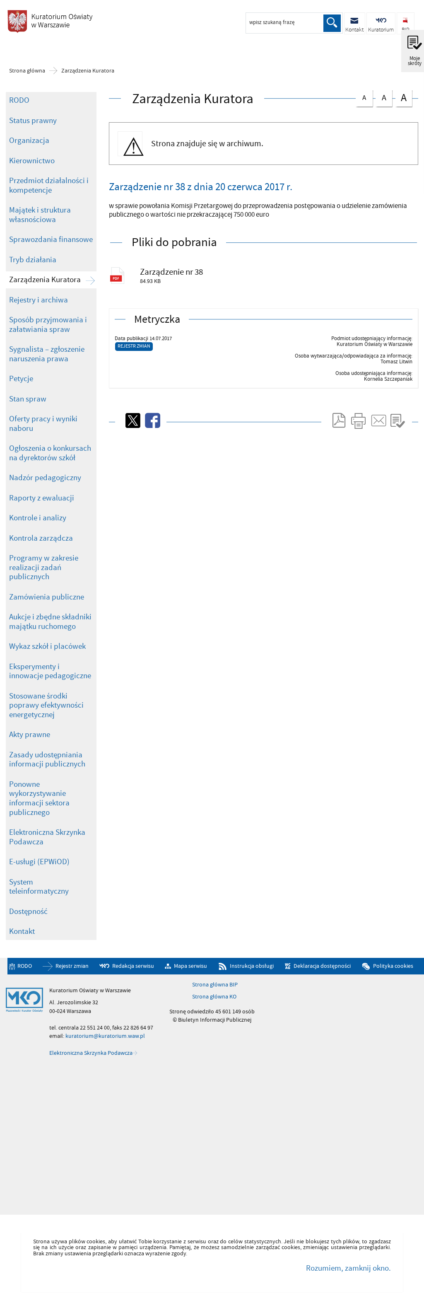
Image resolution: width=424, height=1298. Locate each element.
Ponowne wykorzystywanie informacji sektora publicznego (39, 798)
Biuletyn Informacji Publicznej (49, 21)
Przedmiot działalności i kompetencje (49, 185)
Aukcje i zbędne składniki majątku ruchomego (50, 621)
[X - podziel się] (132, 420)
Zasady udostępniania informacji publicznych (47, 759)
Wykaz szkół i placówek (47, 646)
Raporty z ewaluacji (41, 498)
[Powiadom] (378, 420)
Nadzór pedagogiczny (45, 478)
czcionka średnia (381, 97)
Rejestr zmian (134, 346)
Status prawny (33, 121)
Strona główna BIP (215, 985)
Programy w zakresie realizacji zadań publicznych (43, 567)
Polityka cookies (393, 966)
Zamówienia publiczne (46, 597)
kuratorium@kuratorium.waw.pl (105, 1036)
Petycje (21, 379)
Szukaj (332, 23)
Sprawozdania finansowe (51, 239)
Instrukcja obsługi (252, 966)
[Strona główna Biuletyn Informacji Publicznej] (24, 1000)
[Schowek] (397, 420)
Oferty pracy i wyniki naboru (43, 423)
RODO (19, 100)
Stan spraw (27, 399)
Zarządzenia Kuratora (87, 71)
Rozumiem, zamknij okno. (348, 1268)
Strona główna (27, 71)
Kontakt (22, 931)
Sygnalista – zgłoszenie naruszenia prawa (46, 354)
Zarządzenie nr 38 (171, 272)
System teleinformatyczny (39, 887)
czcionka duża (401, 97)
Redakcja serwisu (133, 966)
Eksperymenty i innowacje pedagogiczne (50, 671)
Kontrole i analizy (37, 518)
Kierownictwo (32, 161)
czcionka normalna (361, 96)
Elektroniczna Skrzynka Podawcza (47, 837)
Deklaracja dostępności (322, 966)
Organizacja (29, 140)
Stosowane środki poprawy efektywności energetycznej (46, 705)
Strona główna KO (214, 997)
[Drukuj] (358, 420)
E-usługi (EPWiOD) (39, 862)
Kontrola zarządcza (41, 538)
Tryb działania (32, 260)
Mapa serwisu (190, 966)
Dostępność (28, 911)
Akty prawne (29, 735)
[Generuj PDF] (338, 420)
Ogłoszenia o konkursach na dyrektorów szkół (50, 453)
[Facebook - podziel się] (152, 420)
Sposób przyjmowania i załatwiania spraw (48, 324)
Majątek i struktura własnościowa (40, 215)
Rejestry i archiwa (38, 300)
